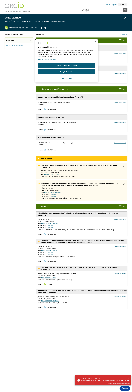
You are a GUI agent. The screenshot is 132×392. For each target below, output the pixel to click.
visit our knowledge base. (121, 380)
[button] (123, 34)
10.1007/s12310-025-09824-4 (53, 192)
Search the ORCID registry (85, 10)
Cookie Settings (66, 78)
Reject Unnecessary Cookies (67, 65)
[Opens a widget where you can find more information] (124, 388)
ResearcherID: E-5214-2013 (15, 45)
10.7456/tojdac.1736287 (51, 174)
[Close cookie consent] (95, 42)
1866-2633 (53, 196)
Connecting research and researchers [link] (17, 11)
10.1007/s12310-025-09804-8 (50, 223)
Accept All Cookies (66, 72)
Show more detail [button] (120, 53)
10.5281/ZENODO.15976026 (50, 301)
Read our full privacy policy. (47, 59)
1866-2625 (53, 194)
